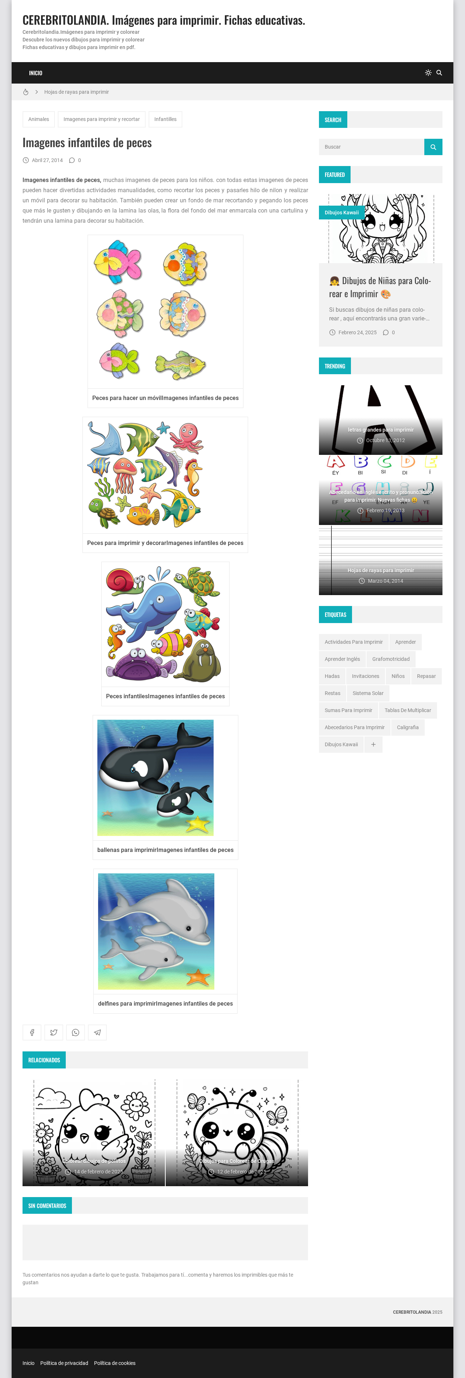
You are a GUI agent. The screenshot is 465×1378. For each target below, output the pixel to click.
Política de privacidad (64, 1363)
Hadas (332, 676)
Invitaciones (365, 676)
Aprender (405, 642)
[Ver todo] (373, 744)
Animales (38, 119)
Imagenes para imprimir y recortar (102, 119)
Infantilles (165, 119)
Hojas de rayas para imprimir (76, 92)
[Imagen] (380, 228)
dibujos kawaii (342, 212)
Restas (332, 693)
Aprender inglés (342, 659)
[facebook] (32, 1032)
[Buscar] (439, 73)
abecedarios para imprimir (355, 727)
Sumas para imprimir (348, 710)
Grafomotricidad (391, 659)
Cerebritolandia (412, 1312)
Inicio (35, 73)
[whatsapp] (75, 1032)
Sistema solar (368, 693)
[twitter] (53, 1032)
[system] (428, 73)
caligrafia (408, 727)
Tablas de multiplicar (408, 710)
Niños (398, 676)
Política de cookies (115, 1363)
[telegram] (97, 1032)
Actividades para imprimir (354, 642)
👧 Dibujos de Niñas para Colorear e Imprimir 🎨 (380, 287)
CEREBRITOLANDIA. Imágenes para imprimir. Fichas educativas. (164, 19)
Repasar (426, 676)
